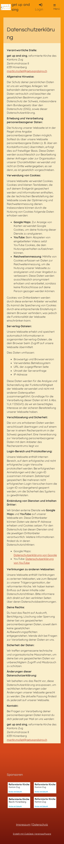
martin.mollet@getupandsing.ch (27, 71)
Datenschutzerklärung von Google (35, 555)
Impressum (23, 824)
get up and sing (21, 7)
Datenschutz (40, 824)
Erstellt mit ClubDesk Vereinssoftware (32, 833)
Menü (56, 8)
